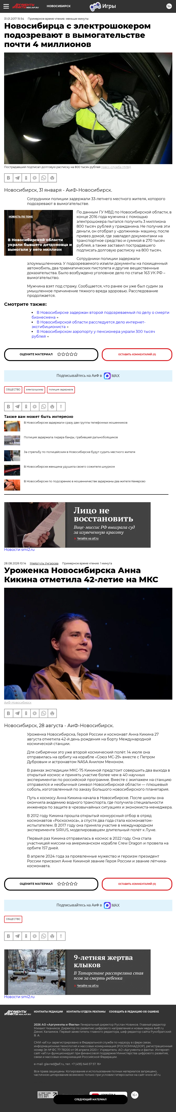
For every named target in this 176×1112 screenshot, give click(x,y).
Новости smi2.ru (19, 549)
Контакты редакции (48, 1011)
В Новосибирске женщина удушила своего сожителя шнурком (69, 466)
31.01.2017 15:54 (14, 18)
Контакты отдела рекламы (85, 1011)
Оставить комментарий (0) (137, 354)
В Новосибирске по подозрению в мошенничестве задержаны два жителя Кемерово (85, 481)
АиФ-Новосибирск (17, 702)
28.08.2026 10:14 (15, 563)
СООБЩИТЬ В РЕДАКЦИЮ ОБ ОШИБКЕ (134, 1011)
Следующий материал (90, 1099)
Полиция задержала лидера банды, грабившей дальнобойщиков (71, 437)
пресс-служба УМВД (116, 167)
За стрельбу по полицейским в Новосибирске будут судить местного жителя (79, 452)
